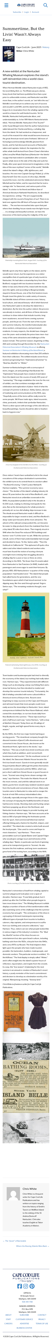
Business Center (24, 1328)
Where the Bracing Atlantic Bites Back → (32, 1246)
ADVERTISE (24, 1324)
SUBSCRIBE (24, 1315)
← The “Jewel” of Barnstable (14, 1241)
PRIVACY (42, 1319)
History (46, 47)
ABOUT (8, 1315)
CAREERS (8, 1324)
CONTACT (42, 1315)
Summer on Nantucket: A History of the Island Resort (23, 350)
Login (26, 12)
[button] (45, 5)
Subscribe (17, 12)
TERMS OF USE (42, 1324)
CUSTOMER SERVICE (24, 1319)
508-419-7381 (27, 1302)
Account (35, 12)
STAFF (8, 1319)
